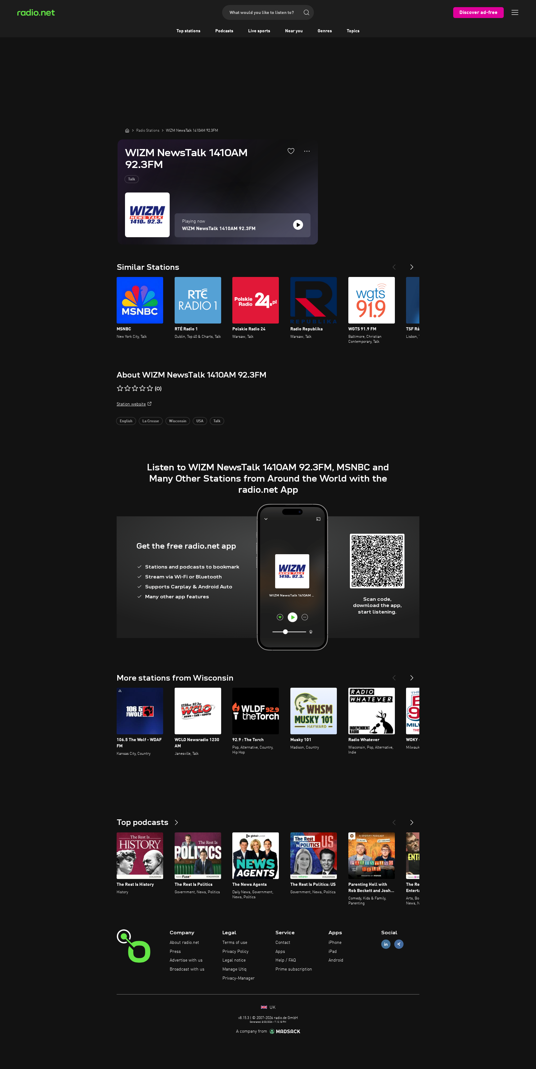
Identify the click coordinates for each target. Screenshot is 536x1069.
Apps (280, 951)
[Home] (127, 130)
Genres (325, 31)
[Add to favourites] (291, 151)
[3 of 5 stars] (135, 388)
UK (271, 1007)
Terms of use (234, 942)
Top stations (188, 31)
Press (175, 951)
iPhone (335, 942)
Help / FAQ (285, 960)
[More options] (306, 151)
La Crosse (150, 421)
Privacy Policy (235, 951)
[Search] (306, 12)
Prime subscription (293, 969)
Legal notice (234, 960)
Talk (131, 179)
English (126, 421)
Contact (282, 942)
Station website (131, 404)
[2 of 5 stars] (127, 388)
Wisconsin (177, 421)
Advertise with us (186, 960)
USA (199, 421)
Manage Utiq (234, 969)
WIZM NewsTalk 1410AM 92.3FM (219, 228)
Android (335, 960)
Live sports (259, 31)
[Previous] (393, 264)
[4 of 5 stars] (142, 388)
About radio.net (184, 942)
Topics (353, 31)
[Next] (411, 264)
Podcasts (224, 31)
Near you (294, 31)
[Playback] (298, 225)
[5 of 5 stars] (150, 388)
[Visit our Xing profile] (398, 944)
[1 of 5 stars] (120, 388)
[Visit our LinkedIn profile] (385, 944)
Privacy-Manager (238, 978)
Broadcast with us (187, 969)
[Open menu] (515, 12)
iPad (332, 951)
